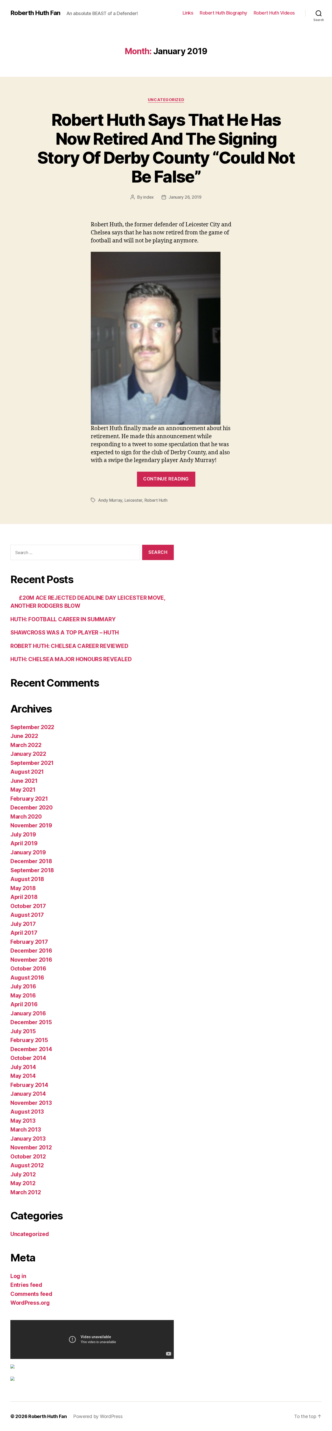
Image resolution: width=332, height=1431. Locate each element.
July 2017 (23, 924)
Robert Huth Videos (274, 13)
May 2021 (23, 789)
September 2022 (32, 727)
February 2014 (29, 1085)
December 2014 (31, 1049)
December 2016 (31, 950)
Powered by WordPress (98, 1416)
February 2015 (29, 1040)
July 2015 (23, 1031)
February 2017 (29, 942)
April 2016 (23, 1004)
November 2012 (31, 1147)
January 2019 (28, 852)
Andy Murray (110, 500)
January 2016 (28, 1013)
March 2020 (26, 816)
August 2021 (27, 772)
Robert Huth (156, 500)
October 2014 (28, 1058)
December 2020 (31, 807)
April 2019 (23, 843)
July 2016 (23, 986)
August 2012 (27, 1165)
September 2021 (32, 763)
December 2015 (31, 1022)
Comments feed (31, 1294)
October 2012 (28, 1156)
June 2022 (24, 736)
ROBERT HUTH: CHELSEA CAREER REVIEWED (69, 646)
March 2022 (25, 745)
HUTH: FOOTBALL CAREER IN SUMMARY (62, 619)
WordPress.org (30, 1303)
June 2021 (24, 781)
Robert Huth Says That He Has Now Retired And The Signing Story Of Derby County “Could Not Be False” (166, 148)
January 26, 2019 (185, 197)
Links (188, 13)
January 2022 (28, 754)
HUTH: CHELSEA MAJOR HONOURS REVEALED (71, 659)
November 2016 (31, 960)
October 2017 (28, 906)
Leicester (133, 500)
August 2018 (27, 879)
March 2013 (25, 1129)
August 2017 (27, 915)
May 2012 (23, 1183)
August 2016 (27, 977)
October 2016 (28, 968)
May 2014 (23, 1076)
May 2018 (23, 888)
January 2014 (28, 1094)
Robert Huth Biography (223, 13)
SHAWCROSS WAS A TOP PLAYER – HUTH (64, 632)
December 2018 (31, 861)
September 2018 (32, 870)
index (148, 197)
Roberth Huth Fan (35, 13)
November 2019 (31, 825)
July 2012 (23, 1174)
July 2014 (23, 1067)
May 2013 (23, 1121)
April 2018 (23, 897)
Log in (18, 1276)
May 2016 (23, 995)
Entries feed (26, 1285)
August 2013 (27, 1111)
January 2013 (28, 1138)
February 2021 (29, 798)
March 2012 (25, 1192)
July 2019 (23, 834)
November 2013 (31, 1103)
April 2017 (23, 933)
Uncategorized (166, 99)
